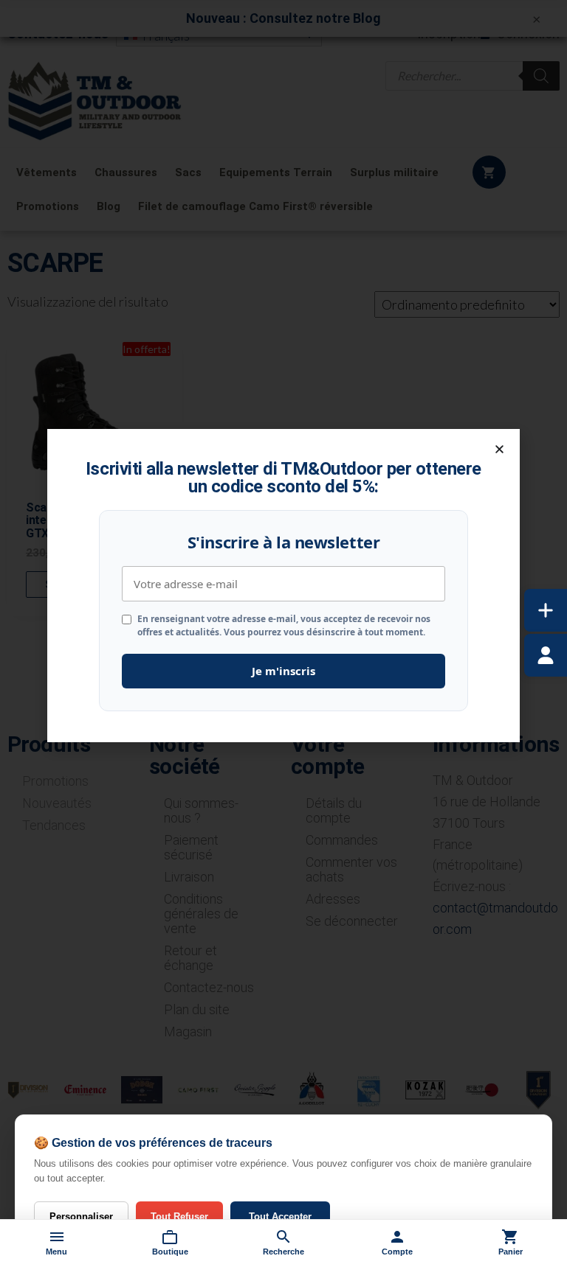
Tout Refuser (179, 1216)
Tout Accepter (280, 1216)
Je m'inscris (283, 670)
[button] (499, 449)
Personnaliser (81, 1216)
